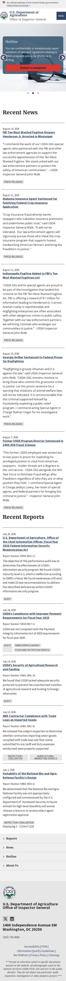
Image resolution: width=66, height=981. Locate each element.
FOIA (44, 946)
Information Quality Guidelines (35, 951)
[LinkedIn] (12, 919)
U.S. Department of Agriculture (24, 14)
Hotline (11, 856)
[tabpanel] (33, 58)
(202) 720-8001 (11, 937)
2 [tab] (33, 93)
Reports (11, 838)
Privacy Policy (38, 955)
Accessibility (32, 946)
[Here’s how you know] (33, 4)
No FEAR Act (21, 955)
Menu (61, 15)
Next (62, 57)
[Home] (4, 17)
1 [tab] (28, 93)
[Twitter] (5, 919)
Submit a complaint (33, 68)
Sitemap (54, 955)
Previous (3, 57)
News (9, 847)
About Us (12, 865)
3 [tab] (38, 93)
